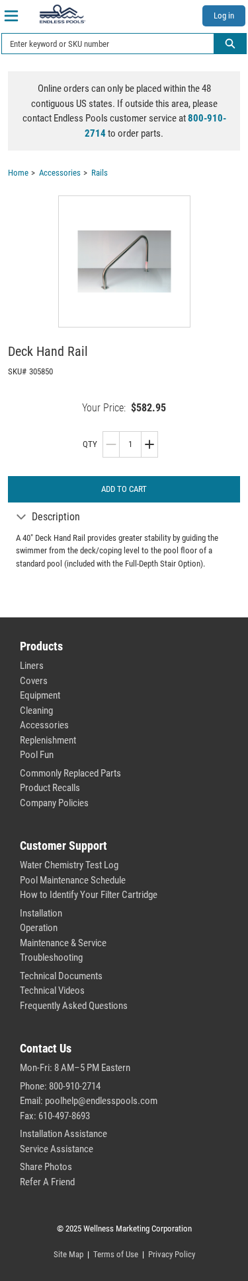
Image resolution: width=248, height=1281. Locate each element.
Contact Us (45, 1048)
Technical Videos (52, 990)
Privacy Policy (171, 1254)
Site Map (68, 1254)
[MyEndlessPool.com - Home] (62, 13)
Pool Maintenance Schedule (73, 880)
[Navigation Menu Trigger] (11, 15)
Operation (39, 928)
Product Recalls (50, 788)
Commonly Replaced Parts (70, 773)
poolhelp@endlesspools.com (101, 1101)
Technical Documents (61, 976)
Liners (32, 666)
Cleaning (36, 710)
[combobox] (102, 43)
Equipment (40, 695)
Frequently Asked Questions (74, 1006)
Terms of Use (115, 1254)
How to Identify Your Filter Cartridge (88, 895)
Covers (34, 681)
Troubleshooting (51, 957)
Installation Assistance (63, 1134)
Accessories (44, 725)
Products (41, 646)
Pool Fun (37, 755)
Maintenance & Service (63, 943)
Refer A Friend (47, 1182)
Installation (41, 913)
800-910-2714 (75, 1086)
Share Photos (46, 1167)
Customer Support (63, 845)
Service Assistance (56, 1149)
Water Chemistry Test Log (69, 865)
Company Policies (54, 803)
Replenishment (48, 740)
